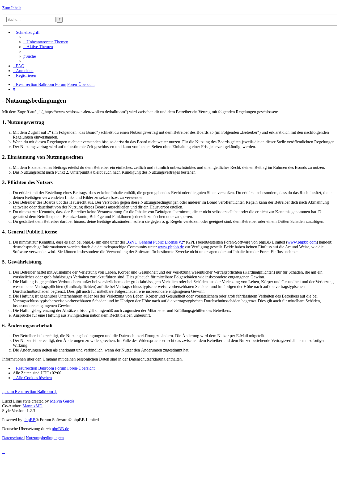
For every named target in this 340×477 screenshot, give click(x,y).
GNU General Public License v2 (155, 242)
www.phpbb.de (171, 247)
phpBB (29, 419)
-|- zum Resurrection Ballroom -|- (29, 391)
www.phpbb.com (302, 242)
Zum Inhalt (11, 8)
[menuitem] (45, 42)
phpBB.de (60, 428)
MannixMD (32, 406)
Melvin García (62, 401)
